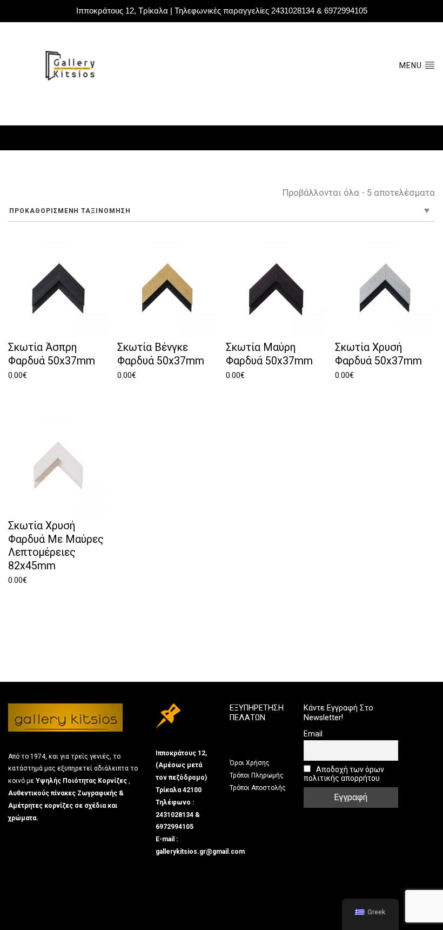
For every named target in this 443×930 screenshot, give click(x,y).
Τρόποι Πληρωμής (257, 775)
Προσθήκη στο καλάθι (56, 390)
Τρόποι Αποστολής (258, 788)
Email (313, 733)
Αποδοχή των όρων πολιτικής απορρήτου (344, 773)
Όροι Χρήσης (250, 763)
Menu (411, 65)
